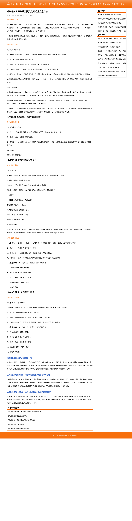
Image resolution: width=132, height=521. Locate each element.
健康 (26, 4)
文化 (35, 4)
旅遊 (81, 4)
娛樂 (40, 4)
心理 (44, 4)
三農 (113, 4)
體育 (104, 4)
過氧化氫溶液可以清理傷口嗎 (17, 416)
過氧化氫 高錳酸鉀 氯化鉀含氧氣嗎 (109, 15)
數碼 (49, 4)
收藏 (122, 4)
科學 (90, 4)
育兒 (86, 4)
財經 (76, 4)
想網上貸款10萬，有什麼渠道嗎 (108, 67)
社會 (17, 4)
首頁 (12, 4)
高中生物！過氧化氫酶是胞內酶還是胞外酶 (112, 31)
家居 (72, 4)
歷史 (99, 4)
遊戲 (63, 4)
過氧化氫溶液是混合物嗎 (16, 424)
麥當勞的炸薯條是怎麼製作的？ (108, 75)
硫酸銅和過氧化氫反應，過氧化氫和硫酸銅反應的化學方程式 (29, 392)
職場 (95, 4)
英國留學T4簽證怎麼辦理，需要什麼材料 (111, 71)
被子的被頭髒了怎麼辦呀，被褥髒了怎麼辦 (112, 63)
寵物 (108, 4)
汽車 (53, 4)
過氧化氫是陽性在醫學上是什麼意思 (109, 23)
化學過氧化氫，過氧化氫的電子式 (19, 358)
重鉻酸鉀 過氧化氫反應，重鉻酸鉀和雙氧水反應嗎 (114, 27)
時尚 (67, 4)
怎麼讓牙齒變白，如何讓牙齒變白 (109, 47)
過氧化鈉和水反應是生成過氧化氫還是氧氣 (21, 420)
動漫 (118, 4)
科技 (30, 4)
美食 (58, 4)
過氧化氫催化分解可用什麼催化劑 (18, 428)
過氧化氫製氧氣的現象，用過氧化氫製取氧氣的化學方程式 (28, 375)
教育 (21, 4)
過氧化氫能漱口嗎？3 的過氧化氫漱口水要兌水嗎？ (24, 412)
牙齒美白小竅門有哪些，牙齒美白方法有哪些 (112, 39)
